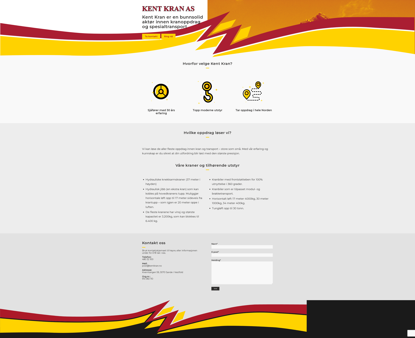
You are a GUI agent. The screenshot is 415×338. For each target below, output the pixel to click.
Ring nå (168, 36)
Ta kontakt (151, 36)
